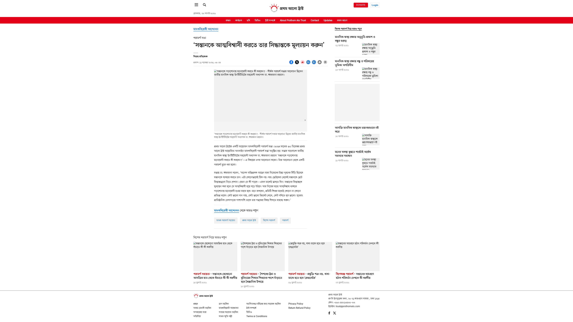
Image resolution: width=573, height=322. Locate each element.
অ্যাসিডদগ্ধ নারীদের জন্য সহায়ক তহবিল (263, 302)
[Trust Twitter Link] (336, 314)
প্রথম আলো (342, 20)
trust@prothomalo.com (348, 306)
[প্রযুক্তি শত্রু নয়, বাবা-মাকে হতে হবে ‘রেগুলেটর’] (310, 256)
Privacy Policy (295, 302)
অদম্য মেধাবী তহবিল (202, 306)
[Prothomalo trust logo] (204, 297)
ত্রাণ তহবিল (224, 302)
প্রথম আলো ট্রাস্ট (249, 220)
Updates (328, 20)
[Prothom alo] (286, 12)
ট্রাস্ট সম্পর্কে (270, 20)
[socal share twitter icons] (297, 64)
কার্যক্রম (238, 20)
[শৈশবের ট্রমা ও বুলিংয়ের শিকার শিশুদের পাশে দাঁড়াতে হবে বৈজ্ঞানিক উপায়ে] (263, 256)
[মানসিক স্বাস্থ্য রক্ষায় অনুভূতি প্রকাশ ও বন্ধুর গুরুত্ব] (371, 49)
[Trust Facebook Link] (330, 314)
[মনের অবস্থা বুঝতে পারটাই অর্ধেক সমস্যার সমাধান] (371, 164)
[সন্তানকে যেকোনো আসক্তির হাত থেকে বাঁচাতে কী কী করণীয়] (215, 256)
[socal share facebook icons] (292, 64)
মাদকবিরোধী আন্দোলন (205, 29)
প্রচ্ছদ (228, 20)
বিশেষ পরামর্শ (269, 220)
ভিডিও (257, 20)
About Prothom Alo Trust (293, 20)
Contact (315, 20)
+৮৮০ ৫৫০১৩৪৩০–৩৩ (344, 302)
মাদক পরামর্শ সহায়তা (226, 220)
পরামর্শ (285, 220)
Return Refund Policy (299, 306)
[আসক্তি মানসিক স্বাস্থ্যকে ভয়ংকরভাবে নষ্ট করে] (371, 139)
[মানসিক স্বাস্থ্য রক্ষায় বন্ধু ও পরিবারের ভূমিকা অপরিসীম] (371, 73)
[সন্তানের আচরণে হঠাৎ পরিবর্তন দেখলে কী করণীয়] (358, 256)
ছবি (248, 20)
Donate (360, 5)
